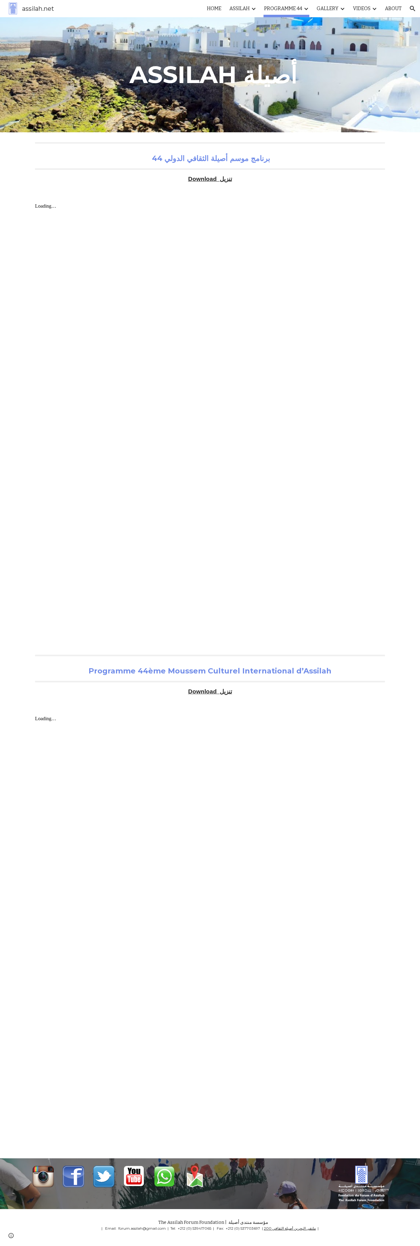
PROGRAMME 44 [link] (283, 8)
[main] (210, 75)
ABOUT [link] (393, 8)
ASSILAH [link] (239, 8)
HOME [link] (214, 8)
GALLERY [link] (328, 8)
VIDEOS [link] (361, 8)
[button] (412, 8)
